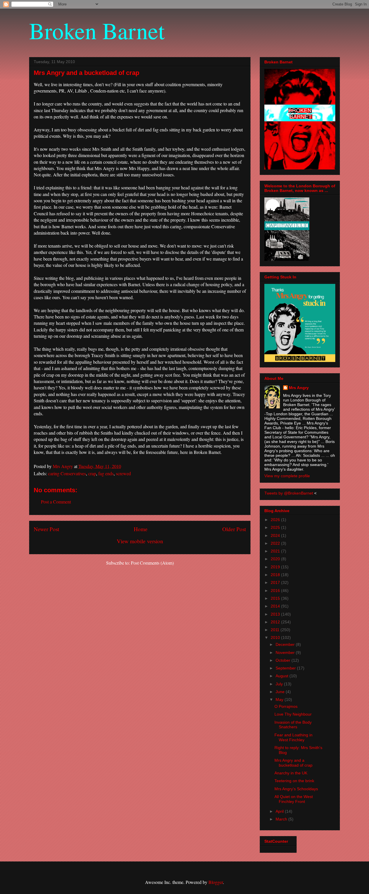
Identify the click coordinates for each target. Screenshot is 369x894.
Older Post (234, 529)
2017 (276, 582)
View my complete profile (287, 476)
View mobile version (140, 541)
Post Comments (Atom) (152, 563)
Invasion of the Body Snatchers (293, 724)
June (281, 691)
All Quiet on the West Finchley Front (293, 799)
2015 (276, 598)
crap (92, 473)
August (282, 676)
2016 (276, 590)
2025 (276, 527)
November (286, 652)
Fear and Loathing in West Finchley (293, 737)
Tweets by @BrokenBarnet (288, 493)
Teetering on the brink (294, 780)
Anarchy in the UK (290, 773)
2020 (276, 559)
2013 (276, 614)
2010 (276, 637)
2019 (276, 567)
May (280, 699)
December (286, 644)
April (280, 811)
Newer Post (46, 529)
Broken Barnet (97, 30)
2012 (276, 622)
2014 (276, 606)
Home (141, 529)
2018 (276, 574)
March (282, 819)
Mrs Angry (299, 387)
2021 (276, 551)
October (283, 660)
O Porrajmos (286, 706)
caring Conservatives (67, 473)
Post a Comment (56, 502)
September (286, 668)
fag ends (106, 473)
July (280, 684)
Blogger (215, 882)
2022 (276, 543)
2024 (276, 535)
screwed (123, 473)
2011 (275, 629)
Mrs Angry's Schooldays (296, 789)
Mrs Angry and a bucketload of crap (293, 762)
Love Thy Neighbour (293, 714)
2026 (276, 519)
